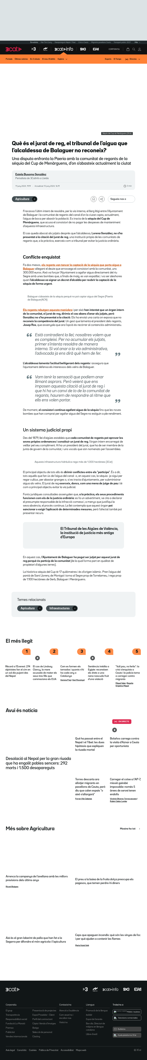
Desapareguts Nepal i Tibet (65, 42)
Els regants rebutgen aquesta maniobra (47, 310)
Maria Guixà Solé (82, 945)
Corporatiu (114, 49)
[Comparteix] (102, 199)
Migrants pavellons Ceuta (101, 42)
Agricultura (22, 199)
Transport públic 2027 (122, 42)
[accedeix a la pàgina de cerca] (134, 49)
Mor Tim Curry (46, 42)
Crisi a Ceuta (83, 42)
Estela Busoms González (30, 174)
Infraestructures (60, 608)
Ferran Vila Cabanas (83, 799)
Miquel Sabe (121, 683)
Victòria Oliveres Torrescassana (123, 799)
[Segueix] (34, 199)
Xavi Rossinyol (78, 680)
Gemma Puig (65, 680)
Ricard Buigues (12, 887)
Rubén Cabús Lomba (118, 801)
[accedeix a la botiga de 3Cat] (128, 49)
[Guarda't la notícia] (93, 199)
